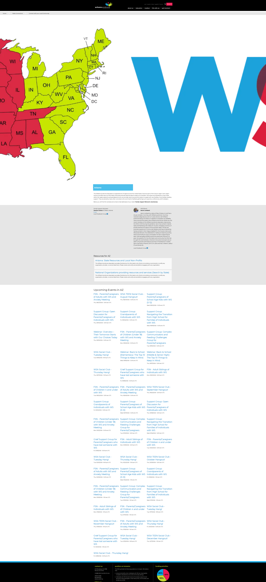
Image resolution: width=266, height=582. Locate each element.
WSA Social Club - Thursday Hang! (111, 553)
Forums (161, 4)
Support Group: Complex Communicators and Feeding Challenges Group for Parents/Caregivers (159, 337)
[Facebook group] (107, 214)
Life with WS (155, 8)
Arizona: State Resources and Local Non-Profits (118, 260)
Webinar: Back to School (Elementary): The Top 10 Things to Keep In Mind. (132, 355)
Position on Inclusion (122, 566)
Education (139, 8)
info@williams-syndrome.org (102, 573)
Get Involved (166, 8)
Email (95, 212)
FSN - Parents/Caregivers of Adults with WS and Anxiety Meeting (106, 297)
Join (145, 4)
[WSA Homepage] (104, 6)
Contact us (99, 566)
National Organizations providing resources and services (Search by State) (132, 272)
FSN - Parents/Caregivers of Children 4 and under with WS (106, 390)
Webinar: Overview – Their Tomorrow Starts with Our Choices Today (105, 335)
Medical (147, 8)
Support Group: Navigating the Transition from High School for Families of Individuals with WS (159, 317)
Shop (153, 4)
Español (157, 4)
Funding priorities (161, 566)
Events (148, 4)
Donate (169, 4)
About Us (130, 8)
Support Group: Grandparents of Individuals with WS (130, 314)
